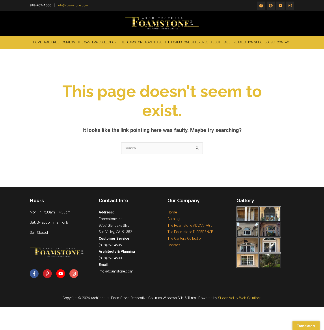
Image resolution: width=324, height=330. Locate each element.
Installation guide (248, 42)
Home (37, 42)
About (215, 42)
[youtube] (62, 273)
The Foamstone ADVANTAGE (140, 42)
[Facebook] (261, 6)
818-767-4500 (40, 5)
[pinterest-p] (49, 273)
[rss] (290, 6)
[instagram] (280, 6)
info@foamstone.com (73, 5)
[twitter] (271, 6)
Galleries (52, 42)
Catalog (68, 42)
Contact (284, 42)
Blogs (270, 42)
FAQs (227, 42)
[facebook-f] (36, 273)
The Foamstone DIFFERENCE (186, 42)
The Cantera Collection (97, 42)
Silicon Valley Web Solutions (239, 298)
